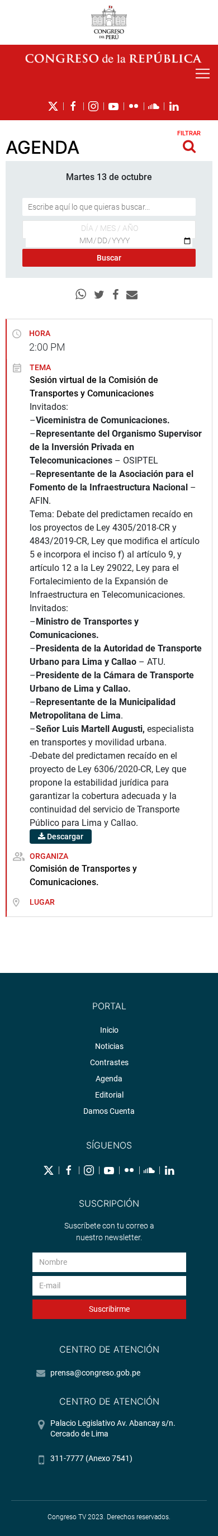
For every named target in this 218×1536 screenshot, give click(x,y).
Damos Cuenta (109, 1111)
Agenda (109, 1078)
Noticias (109, 1046)
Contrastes (109, 1062)
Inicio (109, 1029)
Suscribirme (109, 1309)
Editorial (109, 1094)
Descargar (64, 836)
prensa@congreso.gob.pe (95, 1372)
